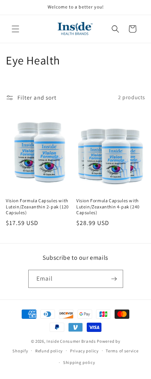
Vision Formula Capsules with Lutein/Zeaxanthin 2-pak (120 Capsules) (37, 206)
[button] (15, 28)
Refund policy (49, 351)
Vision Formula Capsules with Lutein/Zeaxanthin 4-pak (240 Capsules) (108, 206)
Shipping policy (79, 362)
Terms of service (122, 351)
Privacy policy (84, 351)
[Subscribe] (114, 279)
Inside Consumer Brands (71, 341)
